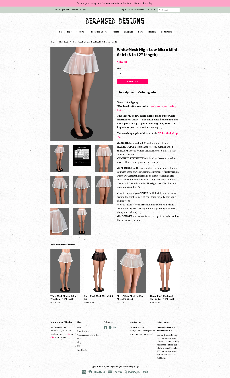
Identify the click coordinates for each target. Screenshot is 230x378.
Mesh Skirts (64, 42)
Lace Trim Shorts (99, 31)
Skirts (82, 31)
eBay (52, 337)
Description (126, 92)
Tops (69, 31)
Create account (137, 10)
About (79, 338)
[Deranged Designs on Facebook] (105, 328)
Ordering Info (147, 92)
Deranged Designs (114, 366)
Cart (153, 10)
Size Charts (82, 350)
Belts (140, 31)
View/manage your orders (88, 335)
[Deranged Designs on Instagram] (114, 328)
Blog (79, 342)
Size (119, 68)
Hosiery (152, 31)
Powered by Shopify (131, 366)
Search (80, 327)
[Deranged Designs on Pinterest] (110, 328)
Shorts (115, 31)
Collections (167, 31)
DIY (78, 346)
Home (59, 31)
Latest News (163, 322)
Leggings (128, 31)
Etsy (69, 334)
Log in (123, 10)
